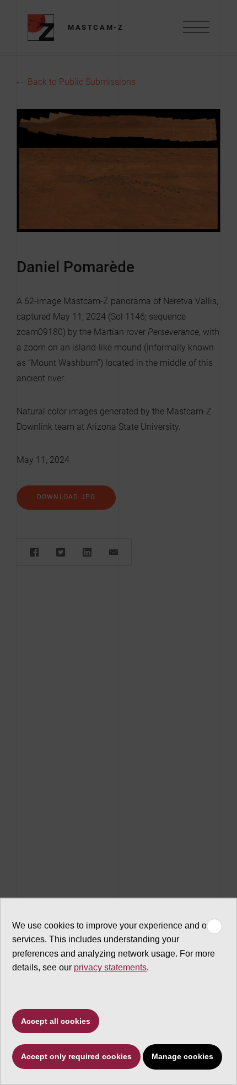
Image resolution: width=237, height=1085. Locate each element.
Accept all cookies (55, 1021)
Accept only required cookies (76, 1056)
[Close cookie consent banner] (214, 926)
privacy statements (110, 967)
